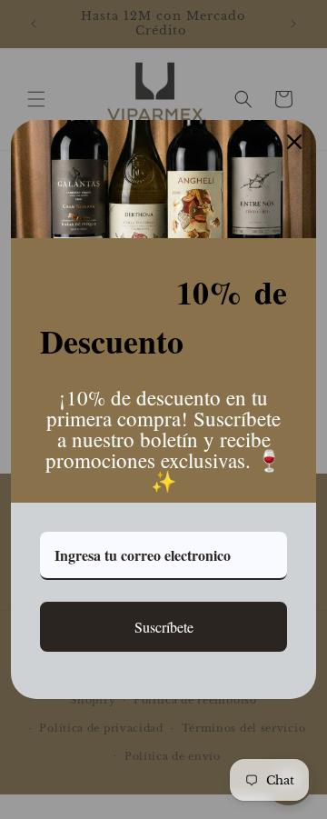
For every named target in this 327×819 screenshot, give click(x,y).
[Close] (294, 142)
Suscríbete (163, 626)
